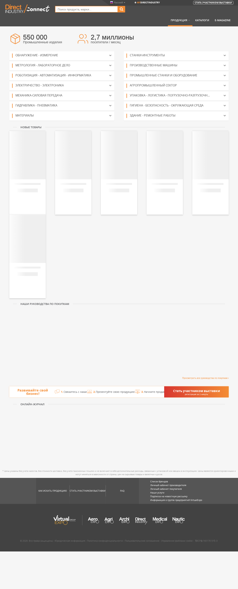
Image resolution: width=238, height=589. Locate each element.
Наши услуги (157, 492)
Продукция (179, 20)
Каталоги (202, 20)
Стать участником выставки (87, 490)
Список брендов (159, 481)
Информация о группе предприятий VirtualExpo (176, 500)
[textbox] (86, 9)
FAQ (122, 490)
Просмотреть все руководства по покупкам (204, 378)
